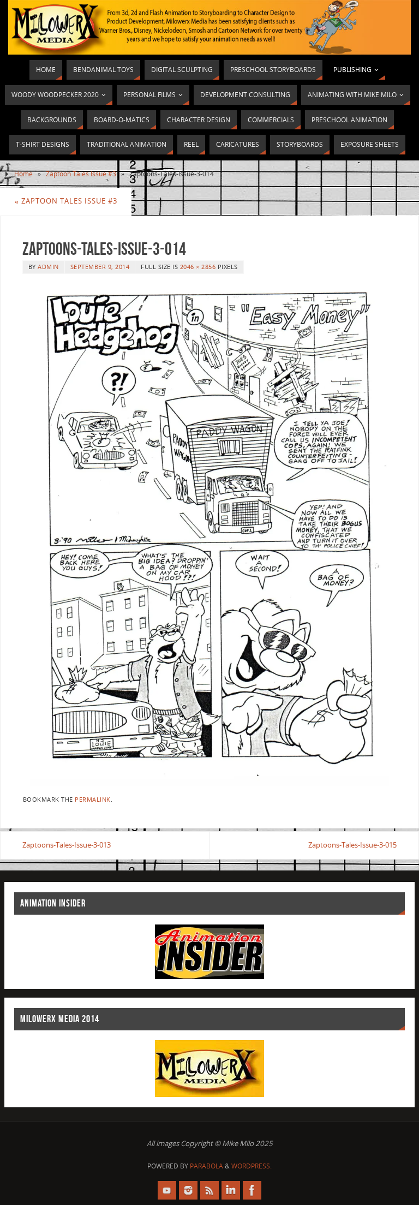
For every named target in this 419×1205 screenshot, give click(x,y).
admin (48, 267)
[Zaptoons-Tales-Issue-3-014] (209, 535)
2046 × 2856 (198, 267)
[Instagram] (188, 1190)
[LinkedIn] (231, 1190)
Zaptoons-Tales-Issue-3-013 (66, 845)
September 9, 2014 (100, 267)
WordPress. (251, 1166)
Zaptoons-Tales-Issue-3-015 (352, 845)
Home (23, 173)
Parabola (206, 1166)
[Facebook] (252, 1190)
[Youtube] (167, 1190)
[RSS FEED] (209, 1190)
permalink (93, 799)
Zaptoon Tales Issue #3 (81, 173)
